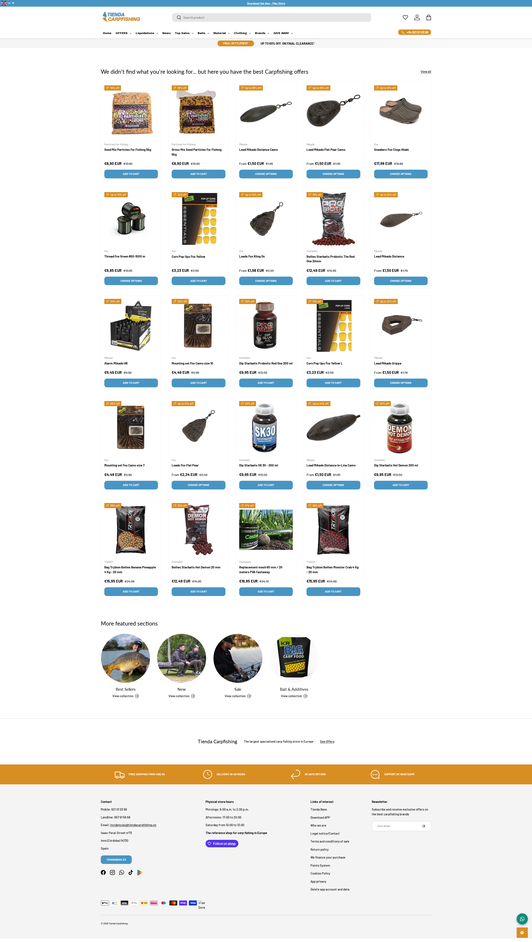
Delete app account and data (329, 889)
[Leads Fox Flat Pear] (198, 428)
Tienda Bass (318, 809)
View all (426, 71)
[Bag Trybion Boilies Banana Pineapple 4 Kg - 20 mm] (131, 530)
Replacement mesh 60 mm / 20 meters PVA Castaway (260, 569)
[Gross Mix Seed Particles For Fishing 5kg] (198, 112)
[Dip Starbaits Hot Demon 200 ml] (401, 428)
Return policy (319, 849)
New (181, 689)
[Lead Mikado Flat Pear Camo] (333, 112)
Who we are (318, 825)
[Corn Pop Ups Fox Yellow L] (333, 325)
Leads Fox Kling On (252, 256)
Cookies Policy (320, 873)
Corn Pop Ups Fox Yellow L (325, 363)
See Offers (327, 741)
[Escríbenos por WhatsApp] (522, 919)
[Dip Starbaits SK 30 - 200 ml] (266, 428)
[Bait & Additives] (294, 658)
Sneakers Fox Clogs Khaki (391, 149)
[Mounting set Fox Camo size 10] (198, 325)
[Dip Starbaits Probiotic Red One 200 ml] (266, 325)
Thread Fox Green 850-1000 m (124, 256)
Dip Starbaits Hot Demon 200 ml (396, 465)
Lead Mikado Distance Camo (258, 149)
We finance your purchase (327, 857)
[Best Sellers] (125, 658)
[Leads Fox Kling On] (266, 219)
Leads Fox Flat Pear (185, 465)
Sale (237, 689)
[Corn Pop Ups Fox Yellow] (198, 219)
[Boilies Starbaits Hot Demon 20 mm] (198, 530)
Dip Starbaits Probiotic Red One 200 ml (266, 363)
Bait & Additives (294, 689)
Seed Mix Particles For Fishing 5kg (127, 149)
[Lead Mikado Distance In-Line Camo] (333, 428)
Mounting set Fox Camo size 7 (124, 465)
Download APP (320, 817)
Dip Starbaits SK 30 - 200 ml (258, 465)
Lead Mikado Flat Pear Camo (326, 149)
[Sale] (237, 658)
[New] (181, 658)
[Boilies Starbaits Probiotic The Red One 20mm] (333, 219)
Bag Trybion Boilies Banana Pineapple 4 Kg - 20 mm (130, 569)
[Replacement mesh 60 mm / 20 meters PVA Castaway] (266, 530)
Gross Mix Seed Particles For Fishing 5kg (197, 152)
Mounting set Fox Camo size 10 (192, 363)
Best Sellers (125, 689)
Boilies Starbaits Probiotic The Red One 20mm (331, 259)
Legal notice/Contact (325, 833)
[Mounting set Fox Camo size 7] (131, 428)
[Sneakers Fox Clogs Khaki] (401, 112)
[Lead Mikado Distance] (401, 219)
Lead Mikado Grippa (387, 363)
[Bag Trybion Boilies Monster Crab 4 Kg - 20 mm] (333, 530)
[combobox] (271, 17)
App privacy (318, 881)
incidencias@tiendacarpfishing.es (133, 825)
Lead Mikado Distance (389, 256)
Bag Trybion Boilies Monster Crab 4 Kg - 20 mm (332, 569)
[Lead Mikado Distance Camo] (266, 112)
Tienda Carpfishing (118, 923)
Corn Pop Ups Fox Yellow (188, 256)
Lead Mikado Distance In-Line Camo (331, 465)
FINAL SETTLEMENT (235, 43)
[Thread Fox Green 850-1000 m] (131, 219)
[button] (428, 17)
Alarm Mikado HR (116, 363)
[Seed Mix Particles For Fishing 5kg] (131, 112)
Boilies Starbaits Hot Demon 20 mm (196, 567)
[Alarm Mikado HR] (131, 325)
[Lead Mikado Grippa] (401, 325)
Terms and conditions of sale (329, 841)
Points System (320, 865)
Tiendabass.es (116, 859)
